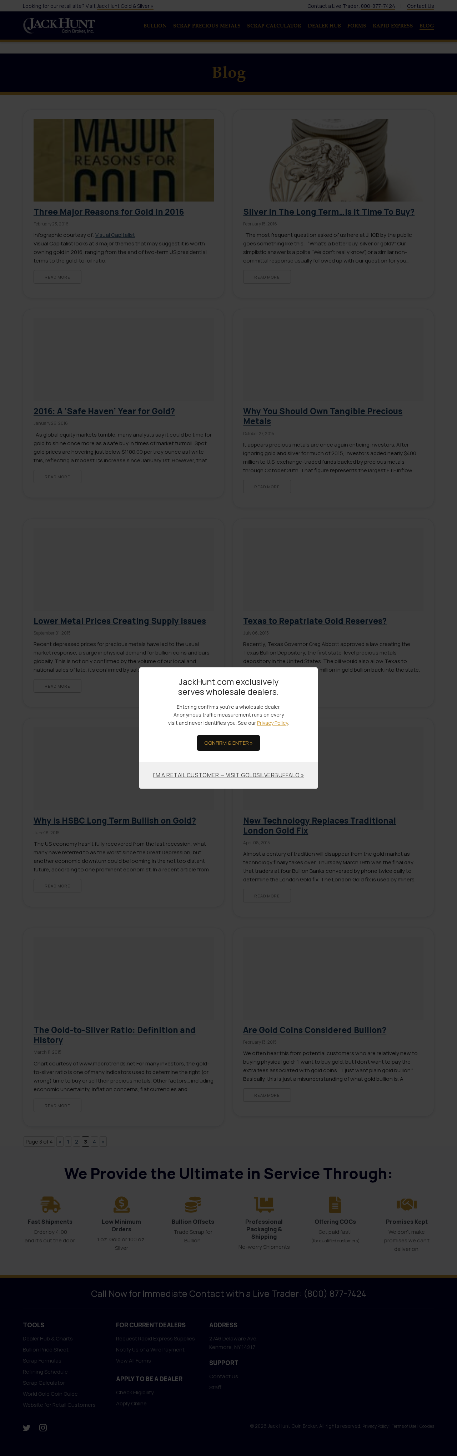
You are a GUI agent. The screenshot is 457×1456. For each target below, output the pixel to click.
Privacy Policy (272, 722)
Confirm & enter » (228, 743)
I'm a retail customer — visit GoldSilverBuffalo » (228, 775)
